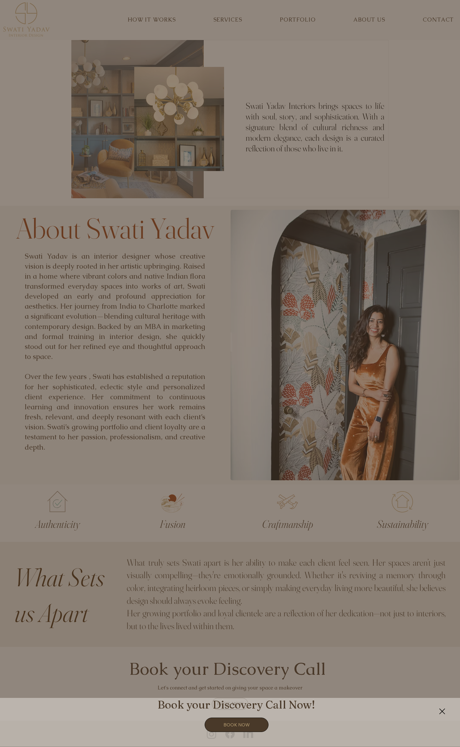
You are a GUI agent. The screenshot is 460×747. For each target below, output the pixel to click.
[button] (442, 712)
